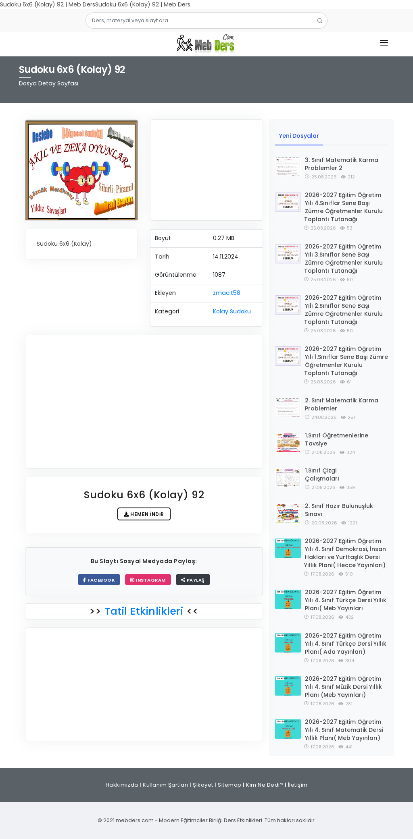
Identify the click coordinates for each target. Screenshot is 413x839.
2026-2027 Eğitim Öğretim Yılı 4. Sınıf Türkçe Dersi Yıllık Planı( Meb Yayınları (345, 600)
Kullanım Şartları (165, 785)
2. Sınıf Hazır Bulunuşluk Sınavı (339, 510)
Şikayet (203, 785)
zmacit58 (226, 293)
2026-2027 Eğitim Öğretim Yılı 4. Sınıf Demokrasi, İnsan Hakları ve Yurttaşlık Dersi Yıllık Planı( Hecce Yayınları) (345, 553)
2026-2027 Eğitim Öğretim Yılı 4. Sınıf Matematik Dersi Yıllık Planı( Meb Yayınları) (344, 730)
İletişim (298, 785)
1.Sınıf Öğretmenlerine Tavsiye (336, 439)
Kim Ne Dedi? (264, 785)
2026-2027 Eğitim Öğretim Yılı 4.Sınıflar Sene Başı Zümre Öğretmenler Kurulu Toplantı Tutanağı (343, 207)
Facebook (100, 580)
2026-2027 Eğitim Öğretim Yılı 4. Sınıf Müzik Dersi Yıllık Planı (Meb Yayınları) (343, 687)
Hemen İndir (146, 514)
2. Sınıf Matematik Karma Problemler (341, 404)
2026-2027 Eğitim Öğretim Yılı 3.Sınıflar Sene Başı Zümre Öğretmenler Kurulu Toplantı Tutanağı (343, 258)
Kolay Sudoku (232, 311)
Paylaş (195, 580)
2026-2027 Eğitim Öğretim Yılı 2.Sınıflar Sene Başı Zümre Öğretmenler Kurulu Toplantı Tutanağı (343, 310)
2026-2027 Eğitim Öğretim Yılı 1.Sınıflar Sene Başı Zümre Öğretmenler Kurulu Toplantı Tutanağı (346, 361)
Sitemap (230, 785)
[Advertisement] (206, 170)
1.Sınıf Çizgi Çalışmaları (322, 474)
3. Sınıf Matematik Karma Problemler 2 (341, 164)
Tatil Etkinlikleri (144, 611)
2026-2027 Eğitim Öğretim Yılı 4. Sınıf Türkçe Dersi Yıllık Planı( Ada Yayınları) (345, 644)
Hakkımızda (122, 785)
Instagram (150, 580)
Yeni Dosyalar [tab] (299, 136)
